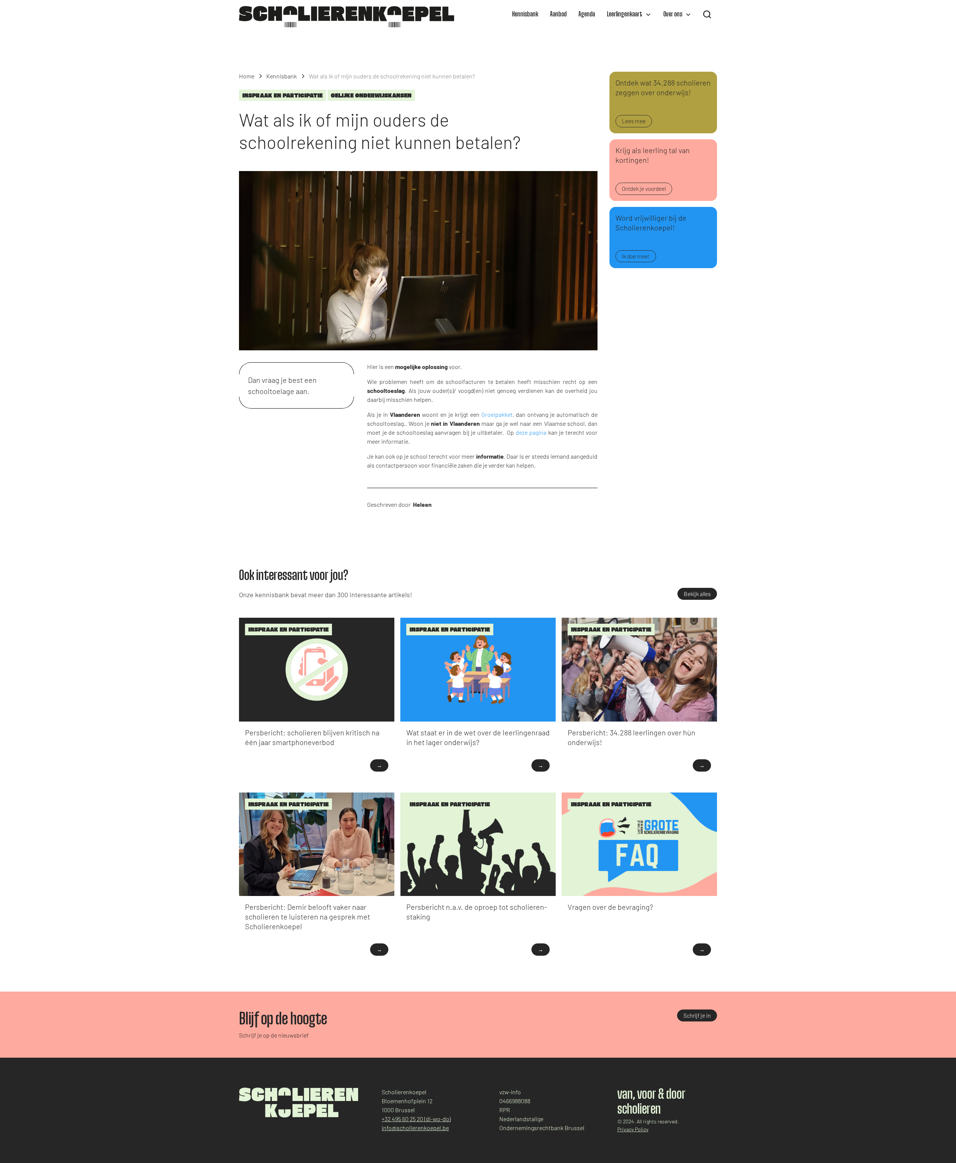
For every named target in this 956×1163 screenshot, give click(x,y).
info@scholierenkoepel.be (415, 1127)
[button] (629, 14)
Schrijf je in (697, 1015)
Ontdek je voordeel (644, 188)
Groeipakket (497, 414)
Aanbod (558, 14)
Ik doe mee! (636, 256)
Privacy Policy (632, 1129)
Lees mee (634, 121)
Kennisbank (525, 14)
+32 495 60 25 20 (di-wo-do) (416, 1118)
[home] (346, 16)
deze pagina (531, 432)
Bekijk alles (697, 593)
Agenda (586, 14)
